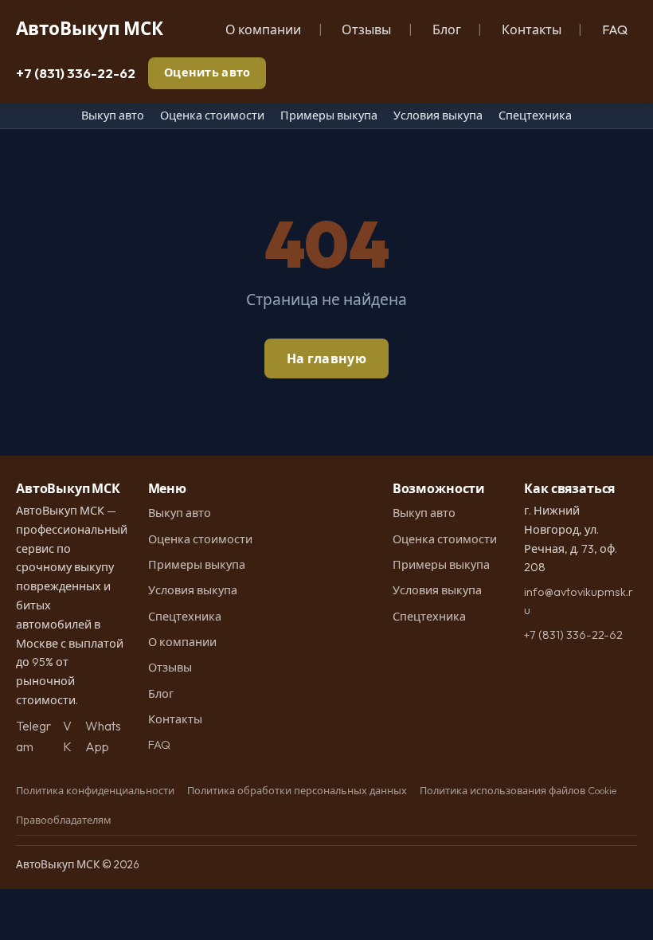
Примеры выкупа (328, 115)
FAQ (615, 29)
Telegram (33, 736)
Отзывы (366, 29)
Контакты (531, 29)
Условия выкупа (438, 115)
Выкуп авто (112, 115)
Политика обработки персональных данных (297, 790)
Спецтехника (535, 115)
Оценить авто (207, 72)
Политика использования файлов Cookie (518, 790)
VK (67, 736)
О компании (263, 29)
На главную (326, 358)
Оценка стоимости (212, 115)
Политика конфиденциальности (95, 790)
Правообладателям (63, 819)
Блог (446, 29)
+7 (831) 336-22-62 (75, 73)
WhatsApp (103, 736)
